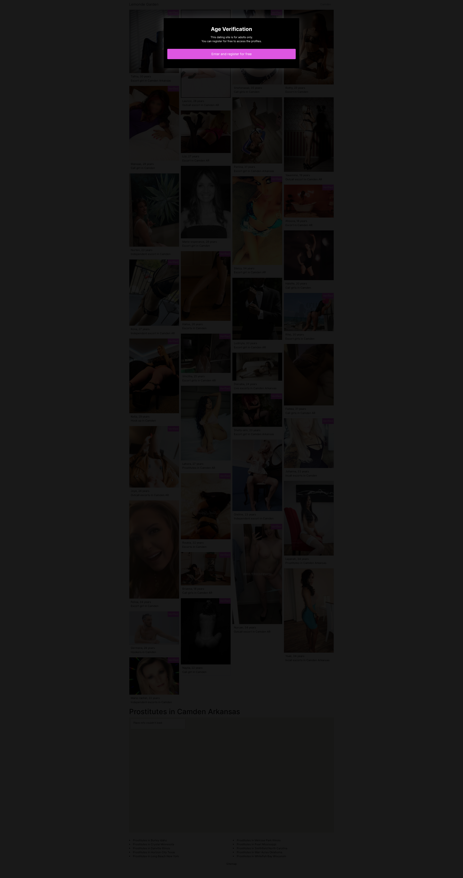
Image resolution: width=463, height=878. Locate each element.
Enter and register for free (231, 54)
